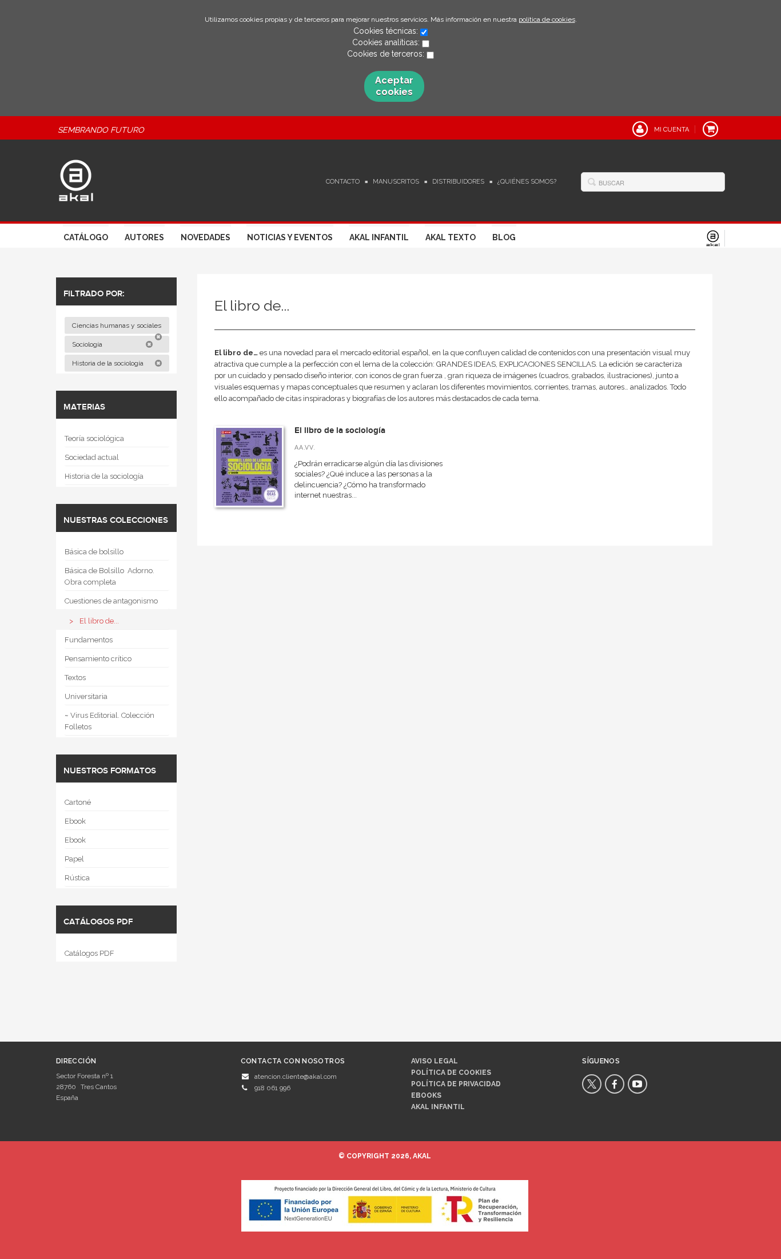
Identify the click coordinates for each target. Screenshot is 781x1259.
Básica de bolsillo (94, 551)
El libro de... (99, 621)
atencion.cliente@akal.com (295, 1077)
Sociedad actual (92, 457)
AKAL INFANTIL (438, 1107)
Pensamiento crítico (98, 658)
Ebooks (426, 1095)
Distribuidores (458, 181)
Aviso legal (434, 1061)
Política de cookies (451, 1073)
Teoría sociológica (94, 438)
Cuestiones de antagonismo (111, 601)
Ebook (75, 821)
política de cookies (547, 19)
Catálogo (85, 237)
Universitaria (86, 696)
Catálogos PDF (89, 953)
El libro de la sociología (339, 430)
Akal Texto (450, 237)
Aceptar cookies (394, 86)
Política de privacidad (456, 1084)
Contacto (343, 181)
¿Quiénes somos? (526, 181)
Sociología (88, 344)
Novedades (205, 237)
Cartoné (78, 802)
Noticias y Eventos (290, 237)
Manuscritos (396, 181)
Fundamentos (89, 640)
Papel (74, 859)
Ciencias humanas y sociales (117, 325)
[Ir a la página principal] (76, 179)
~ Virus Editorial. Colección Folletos (109, 721)
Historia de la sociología (108, 363)
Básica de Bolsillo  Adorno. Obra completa (109, 576)
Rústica (77, 877)
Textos (75, 677)
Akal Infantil (379, 237)
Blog (504, 237)
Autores (144, 237)
